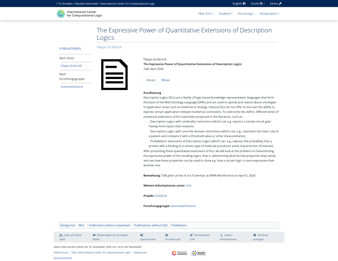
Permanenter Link (200, 237)
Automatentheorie (72, 86)
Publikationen (70, 49)
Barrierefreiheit (63, 258)
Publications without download (109, 225)
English (238, 3)
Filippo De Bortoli (71, 65)
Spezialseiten (148, 239)
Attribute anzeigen (260, 237)
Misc (81, 225)
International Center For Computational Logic (127, 3)
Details (151, 80)
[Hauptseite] (80, 13)
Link (188, 185)
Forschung (245, 13)
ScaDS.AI (161, 196)
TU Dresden (65, 3)
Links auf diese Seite (70, 237)
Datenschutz (61, 252)
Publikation (179, 225)
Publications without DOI (150, 225)
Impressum (140, 252)
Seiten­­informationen (228, 237)
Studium (224, 13)
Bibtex (166, 80)
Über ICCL (204, 13)
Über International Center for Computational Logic (101, 252)
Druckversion (173, 239)
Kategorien (67, 225)
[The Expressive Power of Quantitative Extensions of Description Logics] (114, 74)
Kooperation (268, 13)
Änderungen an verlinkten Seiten (110, 237)
